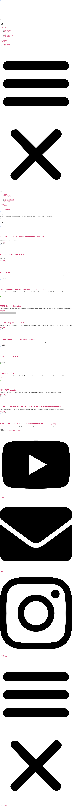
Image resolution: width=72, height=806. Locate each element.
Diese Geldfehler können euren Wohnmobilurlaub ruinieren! (23, 289)
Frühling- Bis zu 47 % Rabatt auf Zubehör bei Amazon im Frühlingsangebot (30, 423)
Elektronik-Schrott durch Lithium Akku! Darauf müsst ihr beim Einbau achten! (30, 407)
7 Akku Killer (5, 272)
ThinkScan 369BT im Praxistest (12, 254)
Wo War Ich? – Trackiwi (9, 356)
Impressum (4, 655)
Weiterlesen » (2, 242)
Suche (1, 19)
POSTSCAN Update (8, 390)
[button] (36, 119)
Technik (5, 29)
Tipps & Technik (5, 27)
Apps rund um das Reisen (9, 34)
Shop (3, 39)
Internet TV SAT (7, 31)
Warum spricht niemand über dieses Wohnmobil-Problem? (23, 236)
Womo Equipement (8, 32)
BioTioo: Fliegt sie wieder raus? (12, 323)
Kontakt (3, 41)
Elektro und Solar (7, 30)
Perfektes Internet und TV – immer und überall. (18, 340)
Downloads (4, 40)
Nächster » (20, 430)
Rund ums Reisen (7, 36)
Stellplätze (6, 37)
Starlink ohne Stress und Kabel (12, 373)
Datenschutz (4, 656)
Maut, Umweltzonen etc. (9, 35)
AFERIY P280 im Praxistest (10, 306)
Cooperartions (7, 44)
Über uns (4, 45)
